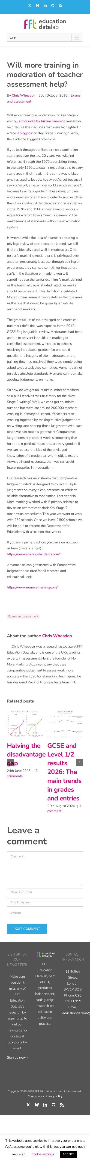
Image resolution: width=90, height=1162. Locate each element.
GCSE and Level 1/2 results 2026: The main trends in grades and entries (28, 771)
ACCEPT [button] (68, 1154)
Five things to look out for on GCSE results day (69, 758)
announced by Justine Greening (42, 121)
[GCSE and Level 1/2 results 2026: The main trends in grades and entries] (28, 724)
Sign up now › (17, 1061)
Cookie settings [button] (43, 1154)
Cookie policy (36, 1100)
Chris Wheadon (23, 95)
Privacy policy (54, 1100)
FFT (46, 986)
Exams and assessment (23, 616)
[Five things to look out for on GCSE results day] (69, 724)
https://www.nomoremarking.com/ (32, 587)
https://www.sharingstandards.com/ (33, 554)
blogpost (26, 133)
